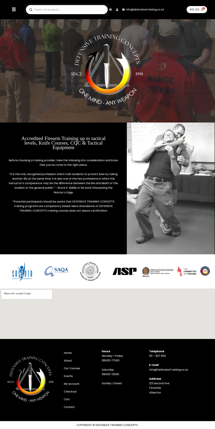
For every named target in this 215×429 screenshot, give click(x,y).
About (68, 361)
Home (68, 353)
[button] (13, 9)
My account (71, 384)
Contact (69, 407)
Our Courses (72, 368)
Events (68, 376)
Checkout (70, 391)
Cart (67, 399)
